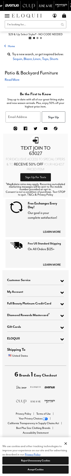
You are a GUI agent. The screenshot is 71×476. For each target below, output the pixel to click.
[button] (54, 15)
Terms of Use (43, 413)
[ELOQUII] (35, 386)
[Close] (66, 443)
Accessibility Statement (36, 432)
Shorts (54, 59)
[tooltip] (12, 5)
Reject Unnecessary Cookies (35, 460)
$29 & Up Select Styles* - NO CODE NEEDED (35, 34)
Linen (37, 59)
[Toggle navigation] (7, 16)
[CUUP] (21, 401)
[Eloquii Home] (27, 16)
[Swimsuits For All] (50, 401)
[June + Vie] (35, 401)
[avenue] (50, 387)
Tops (45, 59)
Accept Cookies (36, 469)
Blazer (28, 59)
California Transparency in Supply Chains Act (34, 423)
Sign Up (53, 117)
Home (11, 46)
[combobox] (35, 24)
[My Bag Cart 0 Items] (65, 15)
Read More (12, 80)
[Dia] (21, 387)
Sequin (17, 59)
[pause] (30, 38)
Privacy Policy (24, 413)
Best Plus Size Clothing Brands (33, 428)
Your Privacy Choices (30, 418)
